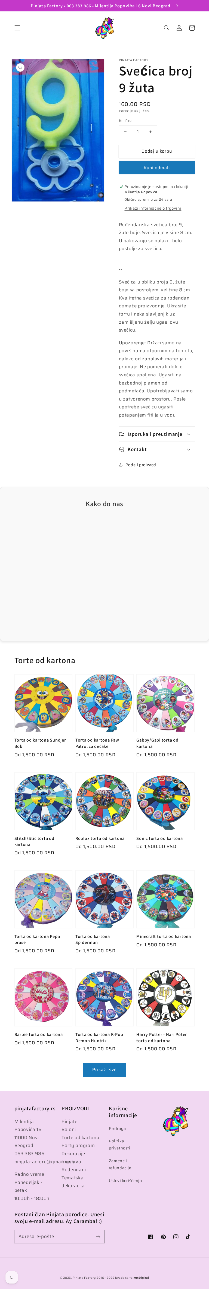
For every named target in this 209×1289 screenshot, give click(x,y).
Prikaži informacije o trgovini (152, 208)
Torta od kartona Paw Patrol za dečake (97, 743)
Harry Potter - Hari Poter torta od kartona (161, 1037)
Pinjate (69, 1121)
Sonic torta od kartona (159, 838)
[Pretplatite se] (98, 1236)
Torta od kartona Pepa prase (37, 939)
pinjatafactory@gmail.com (44, 1161)
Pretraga (117, 1128)
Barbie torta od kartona (38, 1034)
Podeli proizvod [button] (140, 465)
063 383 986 (29, 1153)
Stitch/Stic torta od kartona (34, 841)
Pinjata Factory (84, 1277)
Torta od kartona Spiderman (92, 939)
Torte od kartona (80, 1137)
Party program (78, 1145)
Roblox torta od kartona (100, 838)
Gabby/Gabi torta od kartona (157, 743)
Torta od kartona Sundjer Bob (40, 743)
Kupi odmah (157, 167)
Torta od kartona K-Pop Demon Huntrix (99, 1037)
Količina (126, 121)
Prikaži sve (104, 1069)
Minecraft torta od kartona (163, 936)
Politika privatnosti (119, 1144)
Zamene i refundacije (120, 1164)
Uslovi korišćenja (125, 1180)
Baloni (69, 1129)
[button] (17, 28)
